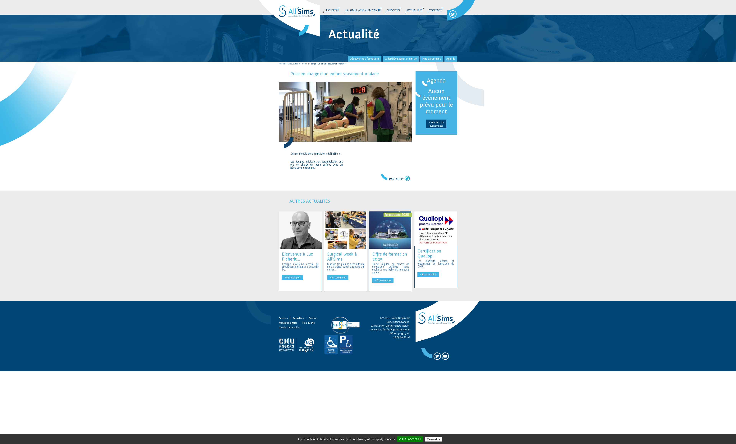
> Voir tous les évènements (436, 123)
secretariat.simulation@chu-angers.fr (390, 329)
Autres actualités (309, 201)
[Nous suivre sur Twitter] (453, 14)
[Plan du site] (307, 344)
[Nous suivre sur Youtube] (445, 356)
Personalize (433, 439)
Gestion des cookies (290, 327)
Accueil (282, 63)
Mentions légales (288, 322)
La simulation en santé (363, 10)
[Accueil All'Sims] (300, 8)
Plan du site (308, 322)
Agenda (450, 58)
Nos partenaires (431, 58)
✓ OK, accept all (410, 439)
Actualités (414, 10)
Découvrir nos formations (365, 58)
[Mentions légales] (287, 344)
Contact (435, 10)
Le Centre (331, 10)
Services (393, 10)
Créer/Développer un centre (401, 58)
